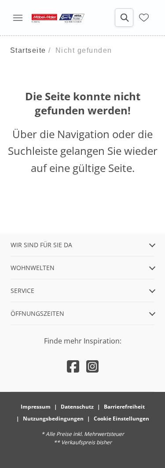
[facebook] (73, 366)
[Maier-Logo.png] (58, 17)
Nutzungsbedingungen (53, 418)
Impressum (36, 406)
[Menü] (18, 18)
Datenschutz (77, 406)
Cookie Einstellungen (121, 418)
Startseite (28, 50)
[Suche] (124, 17)
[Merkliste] (144, 18)
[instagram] (92, 366)
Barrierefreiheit (124, 406)
